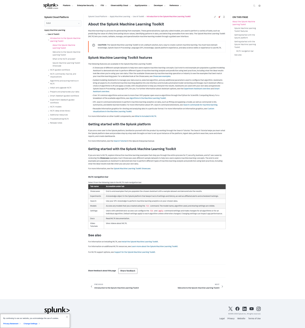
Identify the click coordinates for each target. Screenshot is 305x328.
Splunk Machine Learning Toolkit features (245, 30)
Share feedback (127, 271)
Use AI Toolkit (138, 17)
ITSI (102, 6)
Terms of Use (254, 319)
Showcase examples (161, 77)
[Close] (67, 317)
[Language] (259, 5)
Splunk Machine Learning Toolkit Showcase (132, 169)
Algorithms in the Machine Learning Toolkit (148, 98)
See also (238, 55)
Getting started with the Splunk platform (244, 36)
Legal (222, 319)
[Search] (254, 5)
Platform (66, 6)
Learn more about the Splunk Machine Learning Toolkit (154, 247)
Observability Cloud (119, 6)
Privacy (230, 319)
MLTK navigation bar (245, 51)
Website (241, 319)
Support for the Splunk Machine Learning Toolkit (134, 252)
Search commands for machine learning (200, 105)
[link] (215, 17)
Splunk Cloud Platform (97, 17)
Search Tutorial (120, 141)
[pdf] (224, 17)
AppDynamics (141, 6)
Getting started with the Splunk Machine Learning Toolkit (245, 45)
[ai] (219, 17)
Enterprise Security (85, 6)
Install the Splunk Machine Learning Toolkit (140, 242)
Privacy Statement (10, 324)
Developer (158, 6)
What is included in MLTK (145, 116)
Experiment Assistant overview (197, 89)
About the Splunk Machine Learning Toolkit (243, 23)
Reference (174, 6)
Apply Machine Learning (120, 17)
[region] (35, 321)
